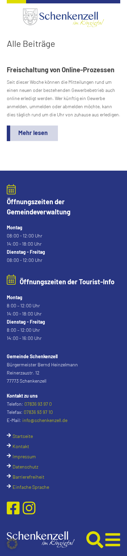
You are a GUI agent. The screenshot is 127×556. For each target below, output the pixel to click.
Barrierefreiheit (28, 477)
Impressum (24, 456)
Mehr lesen (33, 132)
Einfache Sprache (31, 487)
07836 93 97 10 (38, 412)
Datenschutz (25, 466)
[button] (46, 539)
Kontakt (21, 446)
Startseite (23, 436)
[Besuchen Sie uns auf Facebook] (15, 507)
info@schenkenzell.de (44, 420)
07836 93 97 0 (38, 404)
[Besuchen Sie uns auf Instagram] (29, 507)
